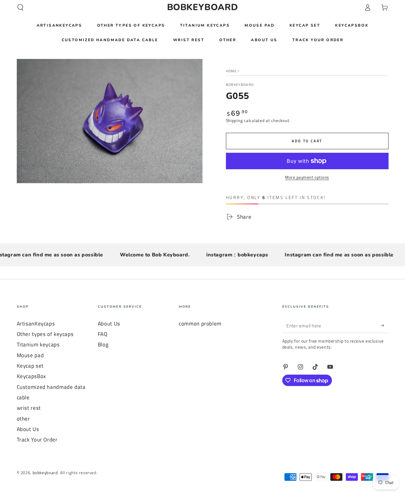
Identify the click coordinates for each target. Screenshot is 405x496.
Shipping (234, 121)
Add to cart (307, 141)
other (23, 419)
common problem (200, 323)
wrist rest (29, 408)
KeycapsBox (31, 376)
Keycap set (30, 366)
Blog (103, 344)
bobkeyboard (240, 84)
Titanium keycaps (38, 344)
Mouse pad (30, 355)
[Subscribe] (384, 325)
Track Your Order (37, 439)
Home (231, 71)
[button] (20, 7)
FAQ (103, 334)
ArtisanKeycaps (36, 323)
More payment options (307, 177)
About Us (28, 429)
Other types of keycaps (45, 334)
